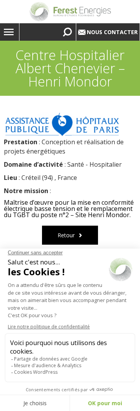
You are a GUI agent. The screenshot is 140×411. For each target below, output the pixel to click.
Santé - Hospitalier (94, 164)
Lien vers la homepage (70, 11)
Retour (66, 235)
